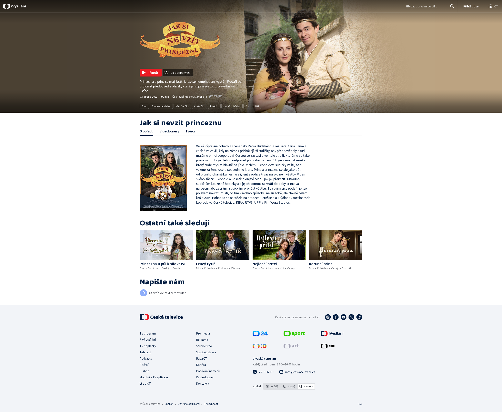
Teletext (145, 352)
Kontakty (202, 383)
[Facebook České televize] (336, 317)
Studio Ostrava (206, 352)
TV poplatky (148, 346)
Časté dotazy (205, 377)
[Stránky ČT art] (291, 347)
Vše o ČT (145, 383)
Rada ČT (201, 358)
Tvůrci (190, 131)
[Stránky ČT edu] (328, 347)
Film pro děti (252, 106)
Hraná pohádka (232, 106)
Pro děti (214, 106)
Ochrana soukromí (189, 404)
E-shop (144, 371)
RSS (360, 404)
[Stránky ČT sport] (294, 335)
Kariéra (201, 365)
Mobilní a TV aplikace (154, 377)
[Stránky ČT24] (260, 335)
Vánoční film (182, 106)
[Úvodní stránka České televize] (162, 317)
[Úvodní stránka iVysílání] (18, 6)
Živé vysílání (148, 340)
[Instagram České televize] (328, 317)
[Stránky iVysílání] (332, 335)
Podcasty (146, 358)
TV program (148, 333)
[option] (272, 386)
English (169, 404)
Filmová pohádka (161, 106)
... (144, 91)
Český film (199, 106)
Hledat (452, 6)
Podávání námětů (208, 371)
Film (144, 106)
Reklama (202, 340)
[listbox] (289, 386)
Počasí (144, 365)
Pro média (203, 333)
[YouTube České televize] (343, 317)
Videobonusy (169, 131)
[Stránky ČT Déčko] (259, 347)
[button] (166, 245)
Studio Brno (204, 346)
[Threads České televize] (359, 317)
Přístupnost (211, 404)
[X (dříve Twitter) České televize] (351, 317)
